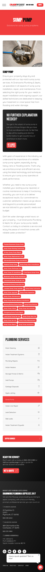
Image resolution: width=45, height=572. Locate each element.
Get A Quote (11, 145)
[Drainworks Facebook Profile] (14, 551)
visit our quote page (11, 462)
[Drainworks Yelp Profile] (24, 551)
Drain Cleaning (10, 348)
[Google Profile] (4, 551)
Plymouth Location (10, 507)
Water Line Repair (11, 406)
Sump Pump (9, 399)
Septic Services (10, 438)
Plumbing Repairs (11, 361)
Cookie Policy (21, 565)
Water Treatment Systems (14, 354)
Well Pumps (9, 380)
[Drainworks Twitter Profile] (19, 551)
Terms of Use (5, 565)
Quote (40, 5)
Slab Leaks (9, 419)
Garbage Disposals (12, 387)
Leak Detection (10, 412)
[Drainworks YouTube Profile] (9, 551)
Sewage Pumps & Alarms (14, 374)
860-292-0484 (30, 5)
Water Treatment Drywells (14, 425)
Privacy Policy (13, 565)
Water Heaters (10, 367)
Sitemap (27, 565)
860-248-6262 (7, 518)
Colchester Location (10, 522)
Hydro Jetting (10, 393)
